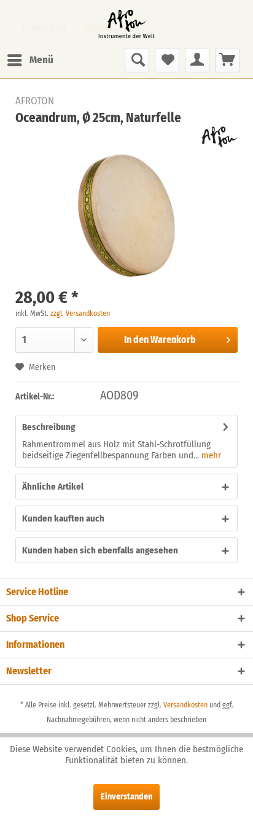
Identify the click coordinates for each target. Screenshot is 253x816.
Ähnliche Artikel (53, 486)
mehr (210, 455)
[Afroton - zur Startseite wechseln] (126, 24)
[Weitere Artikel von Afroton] (219, 137)
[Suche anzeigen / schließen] (137, 60)
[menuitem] (30, 60)
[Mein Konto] (197, 60)
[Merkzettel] (167, 60)
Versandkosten (185, 705)
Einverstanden (126, 796)
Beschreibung (48, 427)
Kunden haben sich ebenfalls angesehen (100, 550)
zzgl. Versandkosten (80, 313)
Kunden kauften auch (63, 518)
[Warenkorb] (227, 60)
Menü (41, 59)
